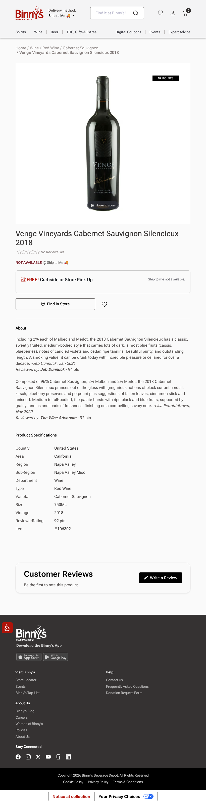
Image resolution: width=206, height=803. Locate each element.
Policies (21, 730)
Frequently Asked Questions (127, 686)
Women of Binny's (29, 724)
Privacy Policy (98, 782)
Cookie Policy (73, 782)
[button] (65, 13)
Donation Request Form (124, 693)
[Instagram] (28, 757)
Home (21, 48)
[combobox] (117, 13)
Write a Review (163, 577)
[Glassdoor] (58, 757)
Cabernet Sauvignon (80, 48)
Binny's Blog (25, 711)
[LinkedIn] (68, 757)
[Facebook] (18, 757)
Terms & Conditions (128, 782)
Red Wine (50, 48)
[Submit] (136, 13)
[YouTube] (48, 757)
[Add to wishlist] (105, 304)
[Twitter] (38, 757)
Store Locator (26, 680)
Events (21, 686)
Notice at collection (71, 796)
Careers (22, 717)
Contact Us (114, 680)
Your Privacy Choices (119, 796)
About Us (23, 737)
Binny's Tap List (27, 693)
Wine (34, 48)
